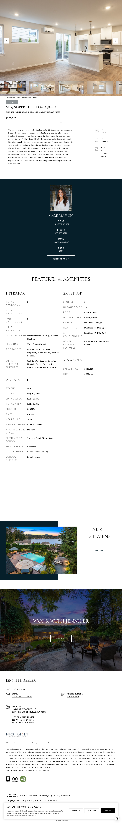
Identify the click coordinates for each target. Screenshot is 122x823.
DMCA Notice (50, 800)
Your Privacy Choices (61, 820)
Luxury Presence (62, 795)
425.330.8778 (61, 233)
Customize (91, 811)
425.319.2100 (73, 697)
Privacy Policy (33, 800)
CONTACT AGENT (61, 259)
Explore (99, 550)
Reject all (76, 811)
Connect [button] (61, 638)
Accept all (108, 811)
